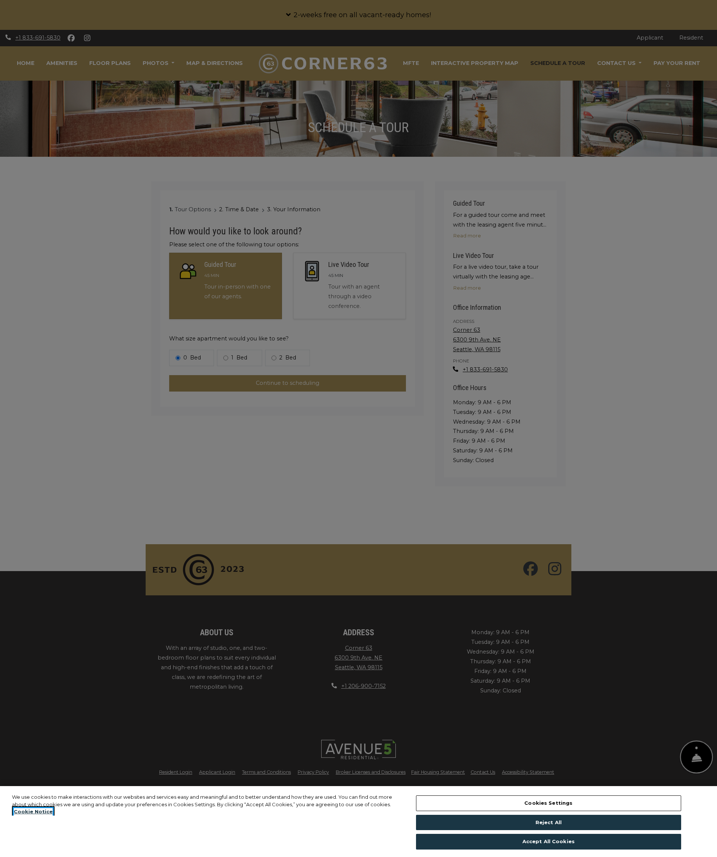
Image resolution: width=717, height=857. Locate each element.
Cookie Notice (33, 811)
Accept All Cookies (548, 841)
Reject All (549, 822)
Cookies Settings (548, 803)
